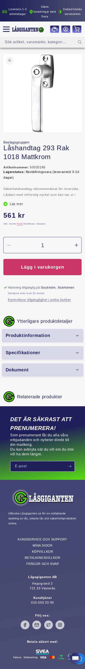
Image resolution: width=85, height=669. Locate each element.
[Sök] (80, 42)
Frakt (20, 223)
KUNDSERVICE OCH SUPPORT (42, 539)
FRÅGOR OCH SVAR (42, 564)
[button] (6, 29)
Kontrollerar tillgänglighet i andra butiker (39, 299)
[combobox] (42, 42)
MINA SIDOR (43, 545)
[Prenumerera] (70, 466)
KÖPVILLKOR (42, 551)
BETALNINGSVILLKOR (42, 557)
